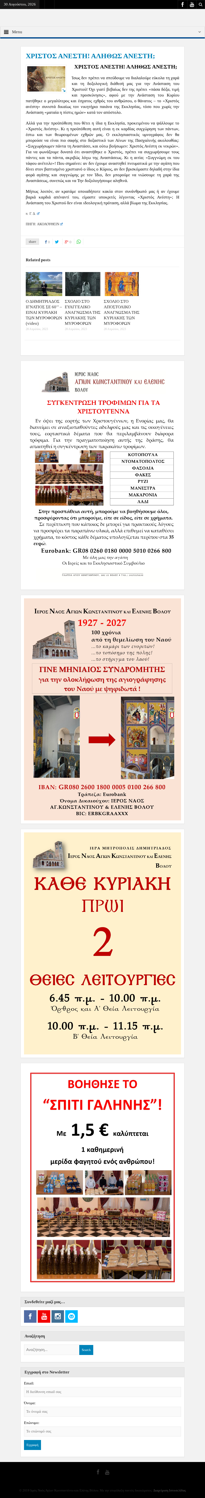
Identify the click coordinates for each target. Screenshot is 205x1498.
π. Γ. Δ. (31, 214)
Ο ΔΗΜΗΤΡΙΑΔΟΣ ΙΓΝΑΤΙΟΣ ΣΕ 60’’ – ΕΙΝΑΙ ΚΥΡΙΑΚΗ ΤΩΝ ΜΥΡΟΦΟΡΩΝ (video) (44, 312)
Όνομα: (30, 1403)
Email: (29, 1383)
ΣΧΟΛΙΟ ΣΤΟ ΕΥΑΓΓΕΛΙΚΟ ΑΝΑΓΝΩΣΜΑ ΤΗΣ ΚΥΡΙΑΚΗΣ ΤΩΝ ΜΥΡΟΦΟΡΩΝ (82, 312)
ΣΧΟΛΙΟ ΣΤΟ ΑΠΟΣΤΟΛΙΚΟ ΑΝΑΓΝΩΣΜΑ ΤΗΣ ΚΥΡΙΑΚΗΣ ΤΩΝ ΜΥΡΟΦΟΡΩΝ (122, 312)
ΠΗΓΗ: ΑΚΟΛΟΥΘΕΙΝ (42, 224)
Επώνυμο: (31, 1423)
